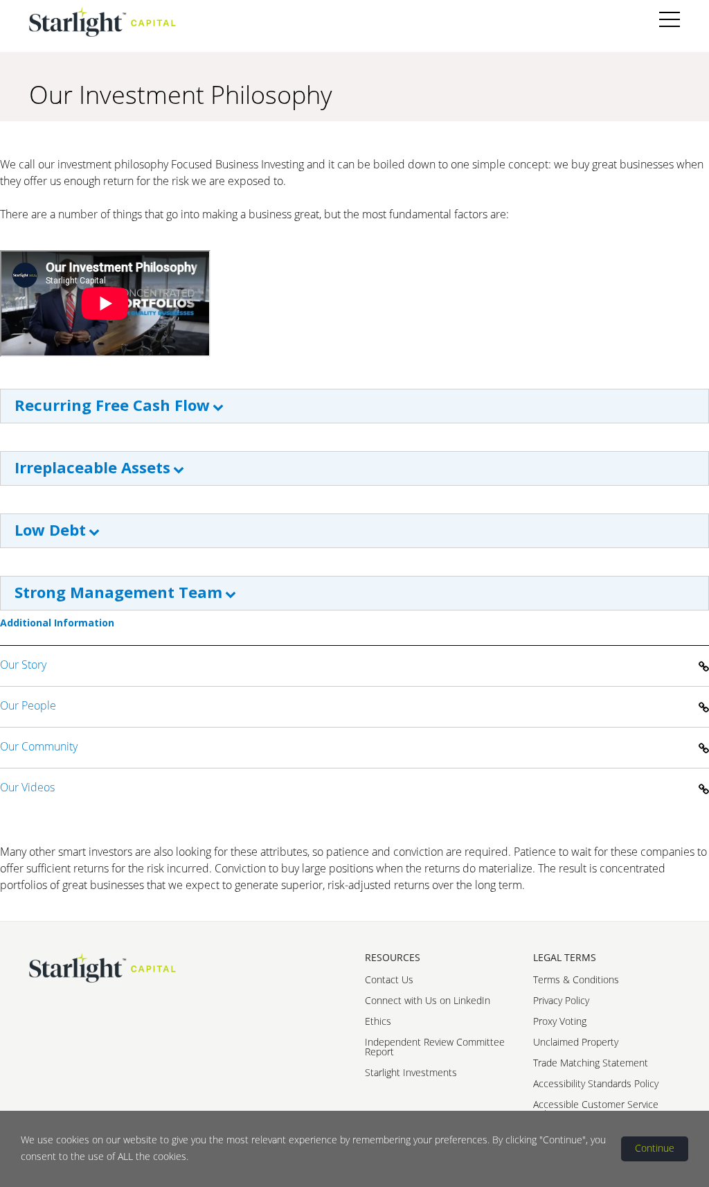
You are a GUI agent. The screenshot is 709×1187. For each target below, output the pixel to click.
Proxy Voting (559, 1021)
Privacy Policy (561, 1000)
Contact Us (389, 979)
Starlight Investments (411, 1072)
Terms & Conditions (576, 979)
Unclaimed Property (575, 1041)
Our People (28, 705)
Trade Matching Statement (590, 1062)
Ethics (378, 1021)
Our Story (23, 664)
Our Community (39, 746)
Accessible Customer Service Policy (595, 1109)
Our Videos (27, 787)
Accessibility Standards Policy (595, 1083)
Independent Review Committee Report (435, 1046)
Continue (654, 1147)
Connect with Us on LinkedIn (427, 1000)
